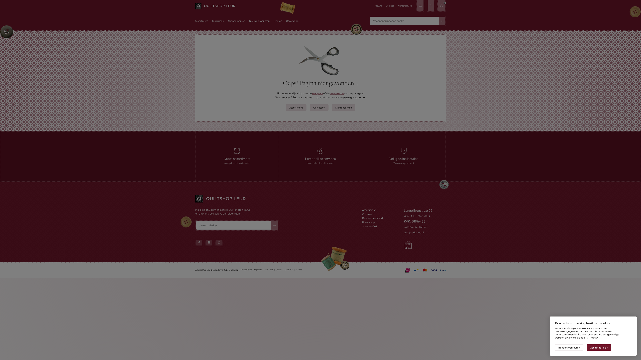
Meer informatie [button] (593, 334)
